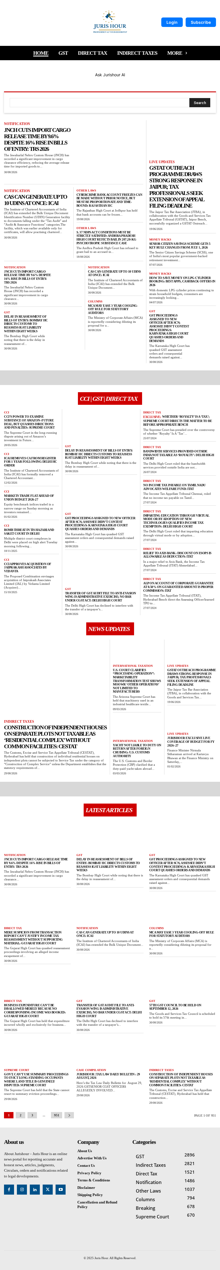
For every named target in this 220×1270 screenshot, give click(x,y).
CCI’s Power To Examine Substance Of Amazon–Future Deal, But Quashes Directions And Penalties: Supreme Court (29, 422)
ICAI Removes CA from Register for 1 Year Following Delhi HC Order (30, 461)
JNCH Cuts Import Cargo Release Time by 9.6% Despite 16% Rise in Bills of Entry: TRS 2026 (37, 139)
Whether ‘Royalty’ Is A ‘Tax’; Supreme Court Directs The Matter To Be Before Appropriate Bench (177, 420)
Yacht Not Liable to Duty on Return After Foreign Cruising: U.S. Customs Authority (137, 750)
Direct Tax (152, 412)
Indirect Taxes (19, 722)
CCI (6, 412)
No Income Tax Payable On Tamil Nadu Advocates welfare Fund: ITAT (174, 487)
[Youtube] (61, 1190)
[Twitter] (48, 1190)
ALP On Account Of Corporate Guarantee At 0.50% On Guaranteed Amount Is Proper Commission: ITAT (178, 586)
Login (172, 22)
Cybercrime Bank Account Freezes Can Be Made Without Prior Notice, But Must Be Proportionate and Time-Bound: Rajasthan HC (109, 200)
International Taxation (133, 665)
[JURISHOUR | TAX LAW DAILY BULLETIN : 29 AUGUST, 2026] (109, 1050)
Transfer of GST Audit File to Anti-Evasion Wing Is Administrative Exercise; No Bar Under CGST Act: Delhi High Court (100, 596)
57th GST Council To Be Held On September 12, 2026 (175, 1007)
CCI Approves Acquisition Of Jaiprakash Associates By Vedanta (27, 567)
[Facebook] (9, 1190)
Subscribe (201, 22)
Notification (17, 124)
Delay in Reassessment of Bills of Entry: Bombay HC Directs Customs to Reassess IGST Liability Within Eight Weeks (26, 324)
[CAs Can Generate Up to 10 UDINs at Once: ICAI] (109, 909)
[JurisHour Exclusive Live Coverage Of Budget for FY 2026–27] (191, 719)
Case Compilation (91, 1070)
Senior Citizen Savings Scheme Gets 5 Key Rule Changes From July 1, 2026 (180, 245)
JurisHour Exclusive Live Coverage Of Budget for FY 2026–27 (191, 741)
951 (56, 1115)
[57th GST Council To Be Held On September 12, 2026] (182, 981)
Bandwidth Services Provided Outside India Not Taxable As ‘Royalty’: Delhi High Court (178, 455)
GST (7, 312)
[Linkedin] (35, 1190)
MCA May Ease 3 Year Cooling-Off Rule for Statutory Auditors (113, 309)
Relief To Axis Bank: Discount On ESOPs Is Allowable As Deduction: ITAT (177, 554)
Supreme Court (16, 1070)
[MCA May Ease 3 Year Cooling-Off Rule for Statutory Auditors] (182, 909)
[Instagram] (22, 1190)
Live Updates (162, 162)
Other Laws (86, 190)
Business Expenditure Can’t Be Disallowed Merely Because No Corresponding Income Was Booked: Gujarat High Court (35, 1010)
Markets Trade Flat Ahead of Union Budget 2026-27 (29, 497)
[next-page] (69, 1115)
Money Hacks (160, 239)
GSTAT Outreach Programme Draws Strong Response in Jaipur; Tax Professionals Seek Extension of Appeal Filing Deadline (176, 187)
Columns (95, 301)
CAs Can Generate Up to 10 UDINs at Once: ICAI (35, 200)
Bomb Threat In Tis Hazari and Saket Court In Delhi (29, 531)
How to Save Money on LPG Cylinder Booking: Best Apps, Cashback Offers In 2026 (182, 281)
